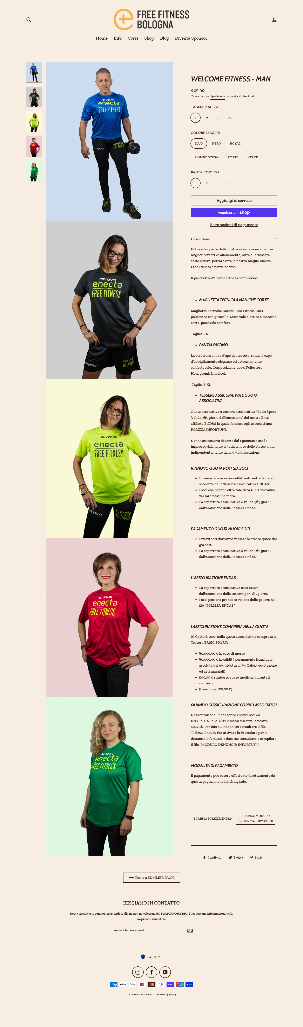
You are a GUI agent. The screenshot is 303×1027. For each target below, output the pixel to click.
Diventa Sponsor (191, 38)
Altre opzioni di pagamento (234, 224)
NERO (216, 143)
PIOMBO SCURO (207, 157)
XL (230, 118)
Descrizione (200, 239)
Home (102, 38)
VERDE (253, 157)
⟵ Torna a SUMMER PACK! (152, 877)
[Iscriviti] (189, 930)
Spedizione (217, 96)
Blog (164, 38)
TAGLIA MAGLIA (204, 107)
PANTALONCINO (205, 172)
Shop (149, 38)
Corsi (133, 38)
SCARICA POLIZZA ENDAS (212, 818)
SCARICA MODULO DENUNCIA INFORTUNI (255, 818)
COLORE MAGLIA (205, 132)
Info (118, 38)
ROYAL (235, 143)
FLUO (199, 143)
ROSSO (233, 157)
